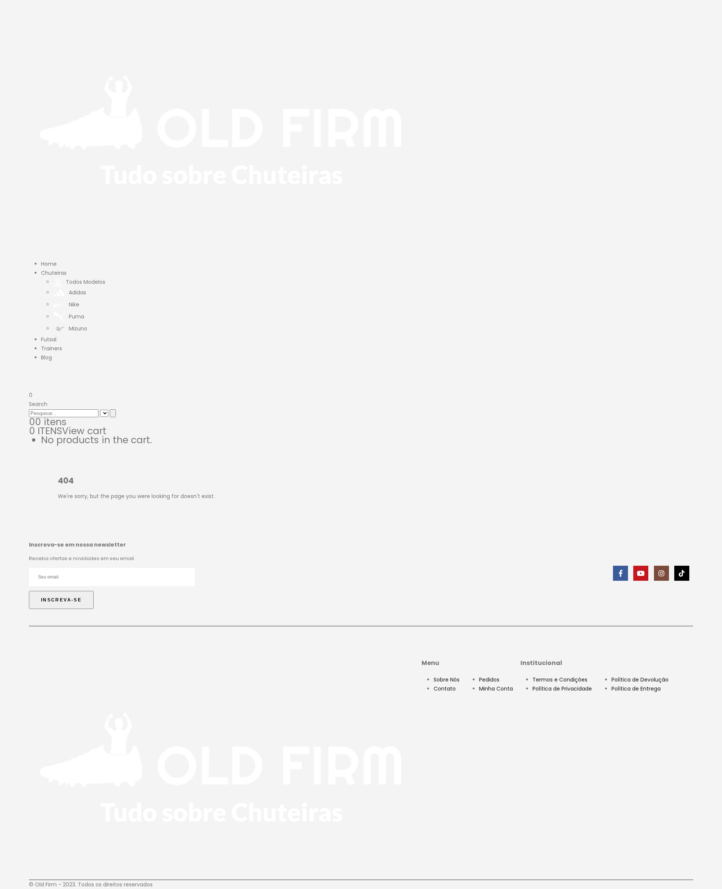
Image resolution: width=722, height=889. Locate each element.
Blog (46, 357)
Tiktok (681, 573)
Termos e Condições (559, 679)
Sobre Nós (447, 679)
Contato (445, 688)
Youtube (640, 573)
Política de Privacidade (562, 688)
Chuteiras (54, 273)
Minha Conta (496, 688)
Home (49, 264)
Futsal (48, 339)
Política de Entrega (636, 688)
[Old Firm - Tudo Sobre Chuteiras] (221, 128)
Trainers (51, 348)
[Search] (113, 413)
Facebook (620, 573)
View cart (84, 431)
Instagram (661, 573)
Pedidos (489, 679)
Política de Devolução (640, 679)
